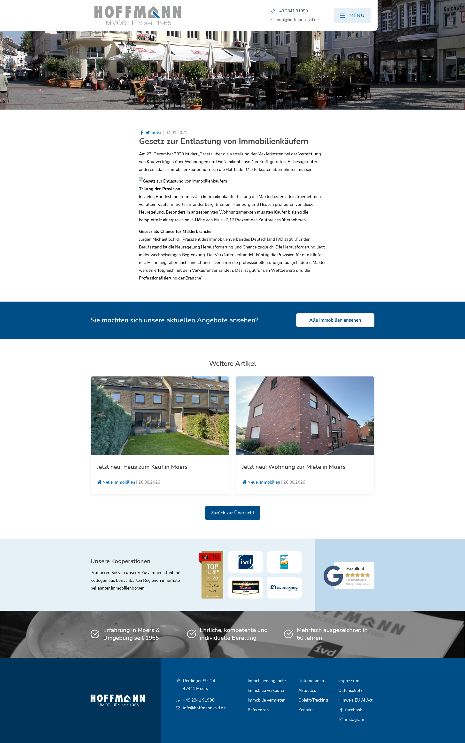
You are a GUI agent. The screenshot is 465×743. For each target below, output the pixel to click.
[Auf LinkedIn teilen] (153, 133)
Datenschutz (350, 690)
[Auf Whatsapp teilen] (159, 133)
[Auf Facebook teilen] (142, 133)
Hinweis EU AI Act (355, 700)
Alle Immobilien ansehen (335, 320)
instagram (354, 719)
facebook (353, 710)
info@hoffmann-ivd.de (298, 20)
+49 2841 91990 (292, 11)
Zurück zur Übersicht (232, 513)
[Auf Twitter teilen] (147, 133)
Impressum (348, 681)
